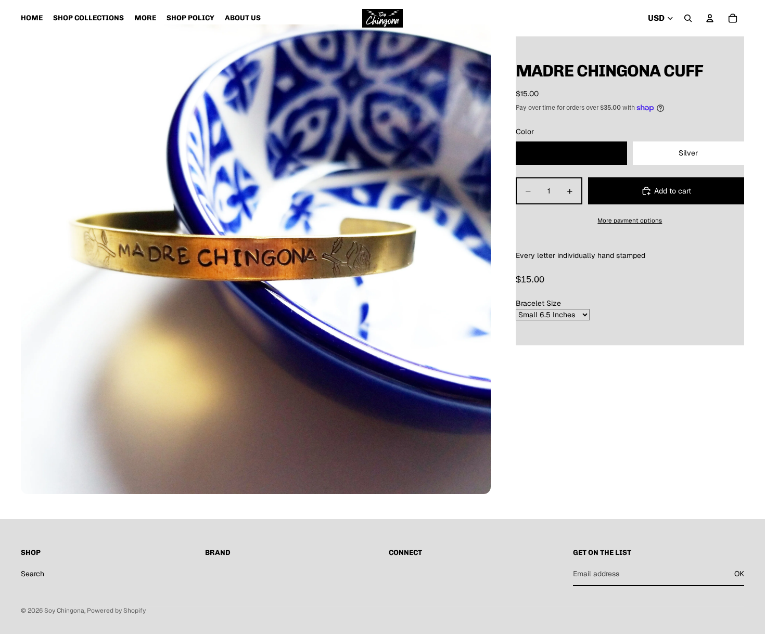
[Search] (688, 18)
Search (32, 573)
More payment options (629, 220)
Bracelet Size (538, 303)
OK (739, 573)
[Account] (709, 18)
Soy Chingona (64, 610)
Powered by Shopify (116, 610)
